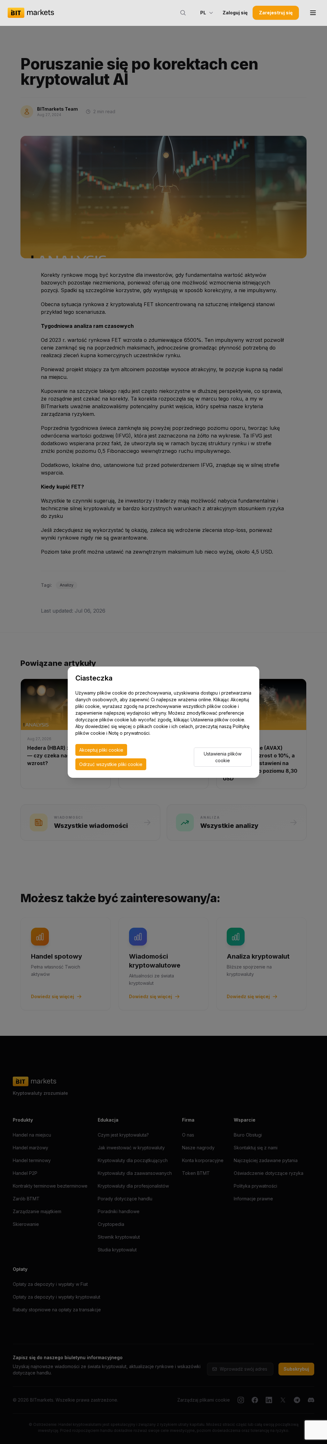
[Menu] (313, 12)
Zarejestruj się (276, 12)
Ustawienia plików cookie (222, 757)
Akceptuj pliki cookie (101, 750)
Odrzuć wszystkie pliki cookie (110, 764)
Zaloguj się (235, 12)
